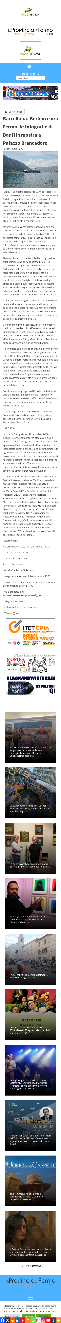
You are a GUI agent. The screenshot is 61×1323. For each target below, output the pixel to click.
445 (28, 1265)
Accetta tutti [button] (28, 1316)
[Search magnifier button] (43, 78)
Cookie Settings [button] (12, 1316)
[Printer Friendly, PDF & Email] (11, 613)
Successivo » (36, 1265)
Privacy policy (43, 1316)
